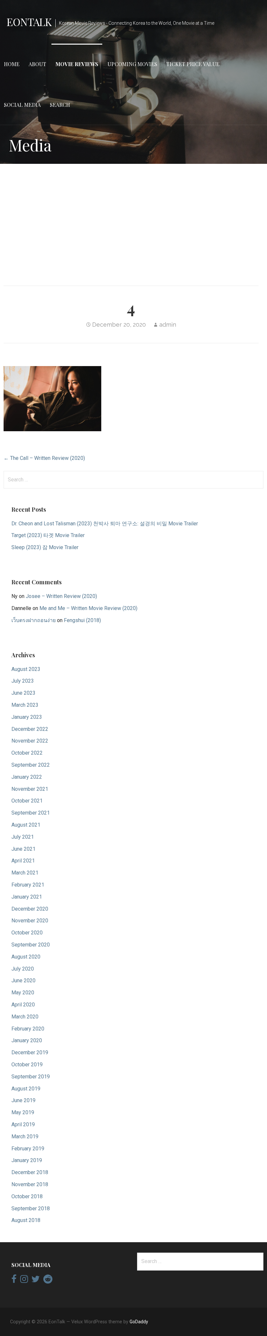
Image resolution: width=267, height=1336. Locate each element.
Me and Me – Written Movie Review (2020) (88, 608)
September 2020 (30, 945)
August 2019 (25, 1089)
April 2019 (23, 1124)
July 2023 (22, 681)
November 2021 (29, 789)
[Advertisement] (133, 219)
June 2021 (23, 849)
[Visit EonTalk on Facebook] (14, 1280)
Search (60, 104)
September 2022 (30, 765)
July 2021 (22, 837)
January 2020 (26, 1040)
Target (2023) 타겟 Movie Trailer (48, 535)
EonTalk (29, 22)
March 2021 (24, 873)
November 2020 (29, 920)
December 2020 (29, 909)
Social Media (22, 104)
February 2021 (27, 885)
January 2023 (26, 717)
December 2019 (29, 1052)
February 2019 (27, 1148)
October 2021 (27, 801)
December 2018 (29, 1172)
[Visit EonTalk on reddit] (47, 1280)
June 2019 (23, 1100)
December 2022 (29, 729)
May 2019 (22, 1112)
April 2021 (23, 861)
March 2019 (24, 1136)
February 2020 (27, 1029)
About (37, 64)
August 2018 (25, 1220)
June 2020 (23, 980)
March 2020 (24, 1017)
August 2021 (25, 825)
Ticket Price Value (192, 64)
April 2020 (23, 1005)
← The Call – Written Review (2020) (44, 458)
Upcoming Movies (132, 64)
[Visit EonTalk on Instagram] (24, 1280)
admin (167, 324)
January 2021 (26, 897)
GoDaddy (139, 1321)
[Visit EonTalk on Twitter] (35, 1280)
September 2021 (30, 813)
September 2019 (30, 1076)
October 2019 (27, 1064)
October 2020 (27, 933)
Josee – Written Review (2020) (61, 596)
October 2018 (27, 1196)
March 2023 (24, 705)
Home (12, 64)
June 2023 (23, 693)
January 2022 (26, 777)
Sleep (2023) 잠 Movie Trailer (44, 547)
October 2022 (27, 753)
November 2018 (29, 1184)
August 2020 (25, 957)
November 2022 (29, 741)
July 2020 (22, 969)
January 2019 (26, 1160)
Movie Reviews (76, 64)
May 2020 (22, 992)
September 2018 (30, 1208)
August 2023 (25, 669)
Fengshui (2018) (82, 620)
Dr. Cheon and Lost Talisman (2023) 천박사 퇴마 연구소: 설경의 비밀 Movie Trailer (104, 523)
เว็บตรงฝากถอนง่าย (33, 620)
